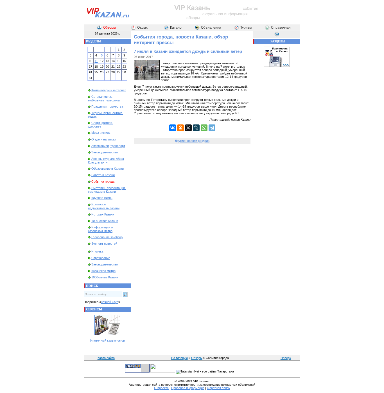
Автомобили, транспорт (108, 145)
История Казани (102, 214)
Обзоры (109, 27)
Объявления (211, 27)
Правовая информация (187, 388)
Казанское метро (103, 270)
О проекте (161, 388)
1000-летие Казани (104, 220)
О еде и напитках (103, 139)
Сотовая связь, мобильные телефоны (104, 98)
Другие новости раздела (192, 140)
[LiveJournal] (196, 127)
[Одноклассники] (180, 127)
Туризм (246, 27)
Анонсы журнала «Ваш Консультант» (106, 160)
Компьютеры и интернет (108, 90)
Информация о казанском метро (100, 229)
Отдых (142, 27)
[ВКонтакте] (172, 127)
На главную (179, 358)
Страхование (100, 258)
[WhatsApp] (204, 127)
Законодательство (104, 152)
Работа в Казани (103, 175)
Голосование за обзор (107, 237)
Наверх (286, 358)
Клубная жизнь (101, 197)
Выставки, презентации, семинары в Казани (107, 189)
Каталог (176, 27)
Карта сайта (106, 358)
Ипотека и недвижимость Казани (103, 206)
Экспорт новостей (104, 243)
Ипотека (97, 251)
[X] (188, 127)
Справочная (281, 27)
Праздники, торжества (107, 106)
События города (102, 181)
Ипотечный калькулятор (107, 340)
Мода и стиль (100, 132)
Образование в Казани (107, 168)
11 (96, 61)
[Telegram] (212, 127)
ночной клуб (109, 302)
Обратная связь (218, 388)
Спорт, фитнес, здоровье (100, 124)
